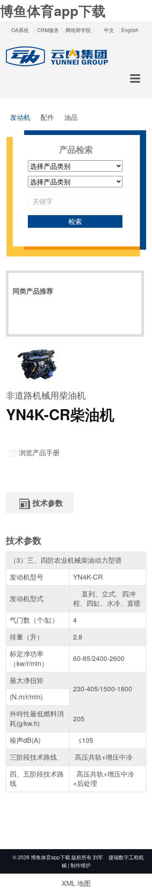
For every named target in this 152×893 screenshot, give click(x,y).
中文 (109, 29)
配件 (47, 117)
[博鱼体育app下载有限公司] (58, 57)
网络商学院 (78, 29)
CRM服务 (48, 29)
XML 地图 (76, 883)
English (129, 29)
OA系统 (20, 29)
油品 (71, 117)
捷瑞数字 (119, 857)
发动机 (20, 117)
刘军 (98, 857)
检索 (75, 221)
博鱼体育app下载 (53, 10)
